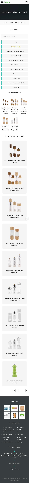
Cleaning (16, 87)
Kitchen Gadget (16, 46)
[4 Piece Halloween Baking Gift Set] (14, 415)
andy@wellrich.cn (14, 469)
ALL (16, 42)
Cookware (16, 74)
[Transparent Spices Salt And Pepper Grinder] (7, 415)
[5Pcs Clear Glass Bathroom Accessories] (7, 408)
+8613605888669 (14, 463)
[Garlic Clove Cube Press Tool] (22, 415)
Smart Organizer (16, 64)
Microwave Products (16, 69)
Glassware (16, 78)
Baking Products (16, 55)
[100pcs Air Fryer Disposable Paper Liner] (22, 408)
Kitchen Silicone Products (16, 83)
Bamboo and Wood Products (16, 51)
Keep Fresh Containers (16, 60)
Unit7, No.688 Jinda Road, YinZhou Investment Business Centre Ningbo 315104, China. (14, 455)
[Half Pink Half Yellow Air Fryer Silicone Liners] (14, 408)
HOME (5, 22)
